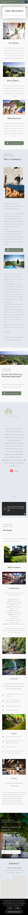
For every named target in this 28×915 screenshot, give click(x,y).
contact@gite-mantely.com (14, 872)
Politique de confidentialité (14, 912)
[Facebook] (23, 2)
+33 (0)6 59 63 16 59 (5, 2)
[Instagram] (26, 2)
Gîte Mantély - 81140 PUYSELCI (8, 1)
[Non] (26, 907)
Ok (10, 908)
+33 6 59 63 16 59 (14, 867)
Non (18, 908)
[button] (26, 7)
